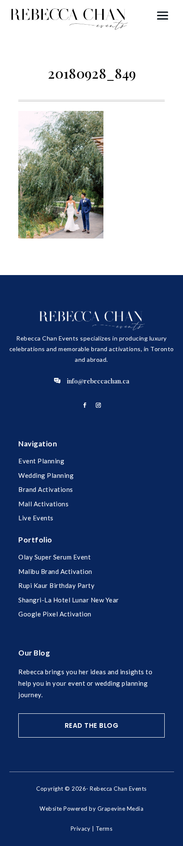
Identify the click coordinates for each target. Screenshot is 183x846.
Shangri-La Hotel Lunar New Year (68, 600)
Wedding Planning (46, 475)
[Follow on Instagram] (98, 405)
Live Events (36, 518)
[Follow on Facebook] (85, 405)
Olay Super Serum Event (54, 557)
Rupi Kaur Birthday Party (56, 585)
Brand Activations (45, 489)
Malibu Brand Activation (55, 571)
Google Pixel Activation (55, 614)
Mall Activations (43, 504)
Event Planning (41, 461)
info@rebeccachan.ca (98, 381)
